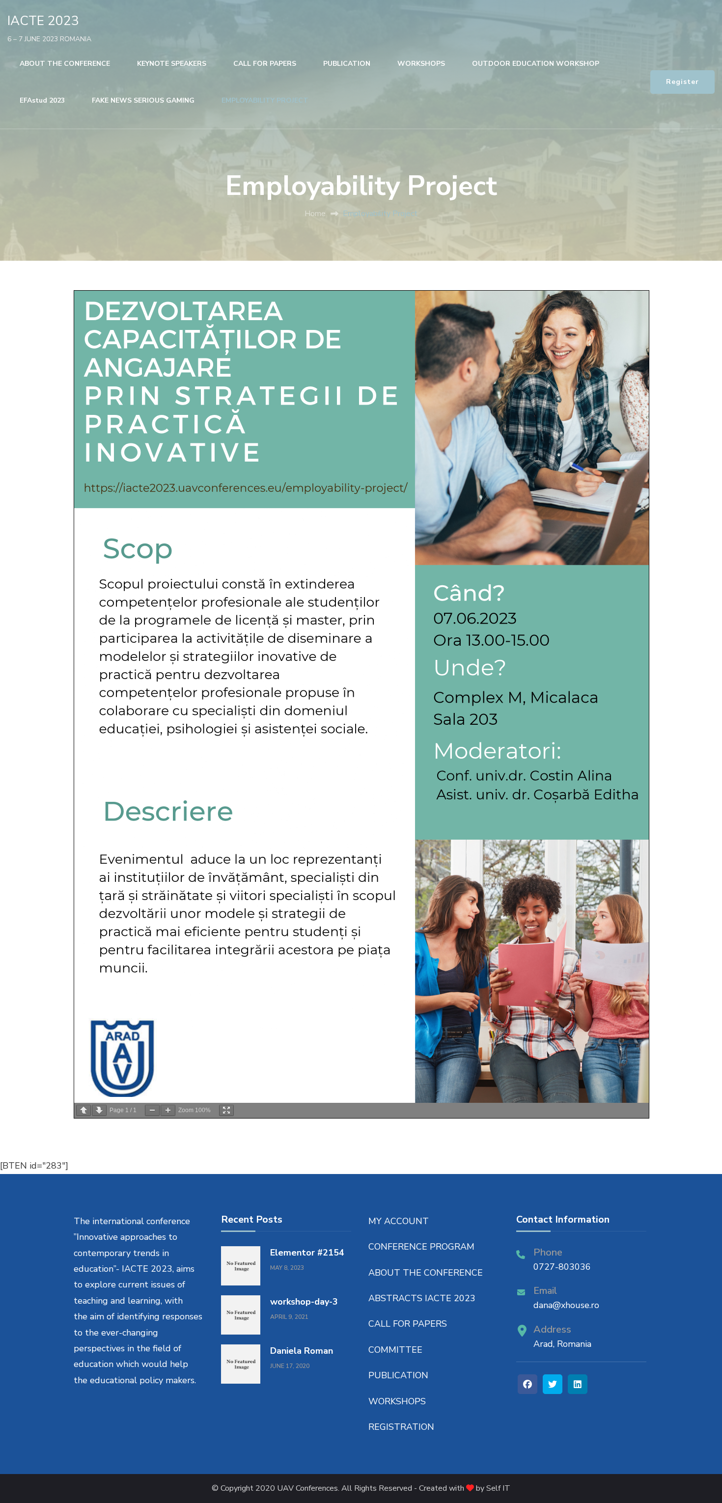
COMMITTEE (395, 1350)
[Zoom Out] (152, 1110)
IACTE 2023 (43, 20)
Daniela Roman (301, 1351)
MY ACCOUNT (398, 1221)
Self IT (498, 1488)
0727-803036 (562, 1267)
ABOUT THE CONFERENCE (65, 63)
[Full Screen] (226, 1110)
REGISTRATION (401, 1427)
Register (682, 81)
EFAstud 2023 (42, 100)
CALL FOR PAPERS (264, 63)
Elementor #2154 (307, 1252)
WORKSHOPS (421, 63)
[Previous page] (83, 1110)
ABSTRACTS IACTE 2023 (421, 1298)
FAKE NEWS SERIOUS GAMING (143, 100)
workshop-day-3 (304, 1302)
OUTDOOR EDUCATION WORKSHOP (535, 63)
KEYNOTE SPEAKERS (171, 63)
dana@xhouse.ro (566, 1305)
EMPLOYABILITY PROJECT (265, 100)
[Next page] (99, 1110)
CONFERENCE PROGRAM (421, 1247)
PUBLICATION (346, 63)
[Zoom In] (168, 1110)
